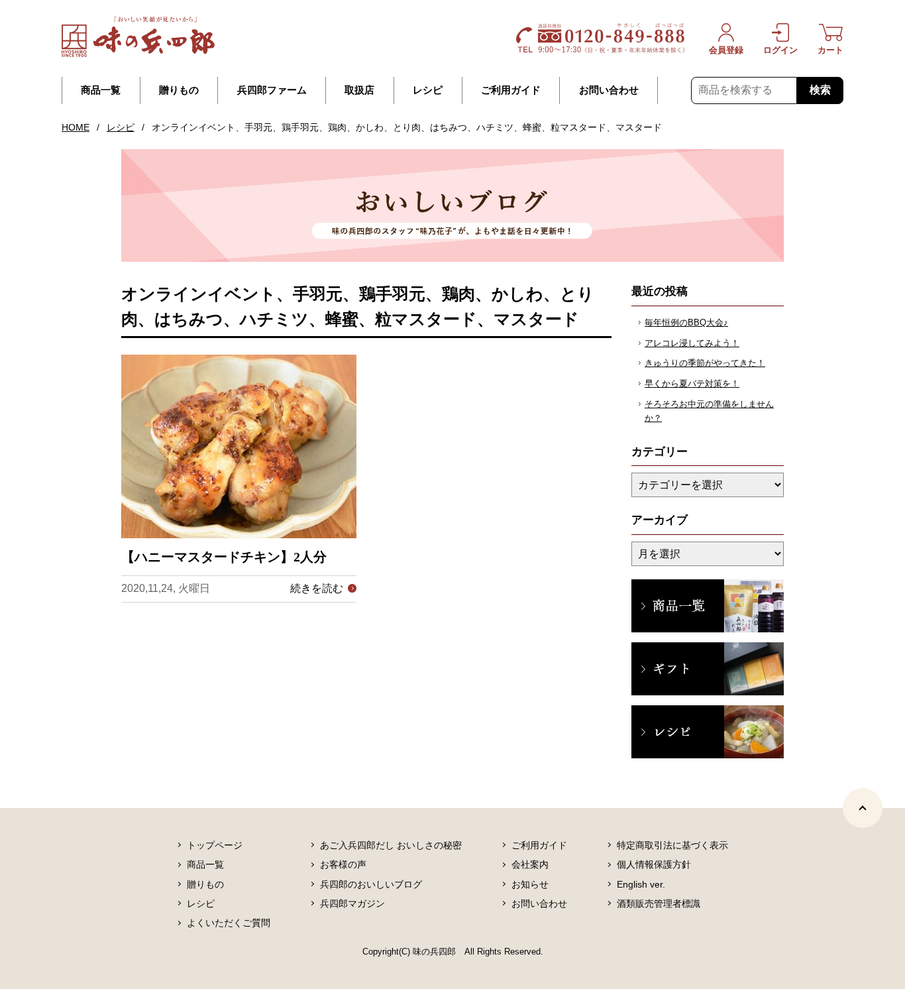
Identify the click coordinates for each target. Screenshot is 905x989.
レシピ (428, 90)
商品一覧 (101, 90)
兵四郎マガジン (352, 903)
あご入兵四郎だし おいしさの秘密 (391, 845)
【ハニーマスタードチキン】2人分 (224, 557)
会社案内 (530, 864)
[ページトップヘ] (862, 808)
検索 (820, 89)
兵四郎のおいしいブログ (371, 884)
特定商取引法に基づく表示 (672, 845)
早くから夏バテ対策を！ (692, 383)
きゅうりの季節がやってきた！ (705, 363)
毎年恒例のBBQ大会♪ (686, 322)
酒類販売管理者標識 (658, 903)
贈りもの (179, 90)
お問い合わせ (609, 90)
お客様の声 (343, 864)
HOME (75, 127)
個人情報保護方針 (654, 864)
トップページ (214, 845)
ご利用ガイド (511, 90)
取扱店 (359, 90)
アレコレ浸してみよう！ (692, 343)
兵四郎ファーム (272, 90)
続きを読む (316, 588)
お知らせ (530, 884)
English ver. (641, 884)
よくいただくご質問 (228, 922)
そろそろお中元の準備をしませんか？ (709, 411)
